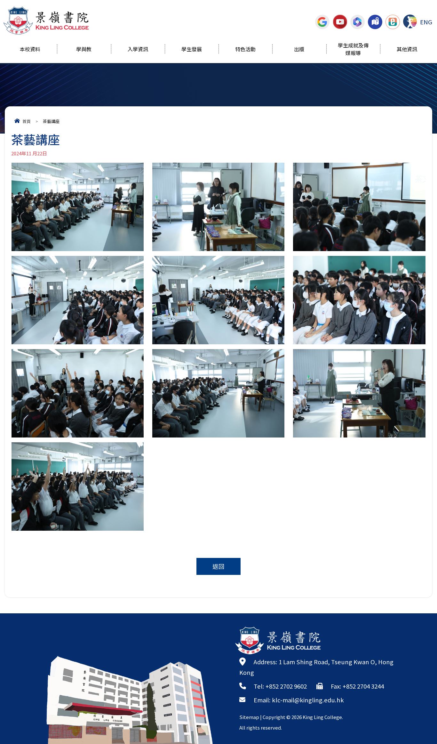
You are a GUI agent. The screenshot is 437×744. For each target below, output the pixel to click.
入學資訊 (138, 50)
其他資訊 (407, 50)
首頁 (26, 121)
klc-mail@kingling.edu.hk (308, 700)
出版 (299, 50)
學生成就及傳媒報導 (353, 49)
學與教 (83, 50)
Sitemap (249, 717)
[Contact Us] (375, 21)
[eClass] (392, 21)
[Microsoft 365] (357, 21)
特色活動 (245, 50)
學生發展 (191, 50)
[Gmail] (322, 21)
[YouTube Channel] (340, 21)
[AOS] (410, 21)
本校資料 (30, 50)
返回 (218, 566)
